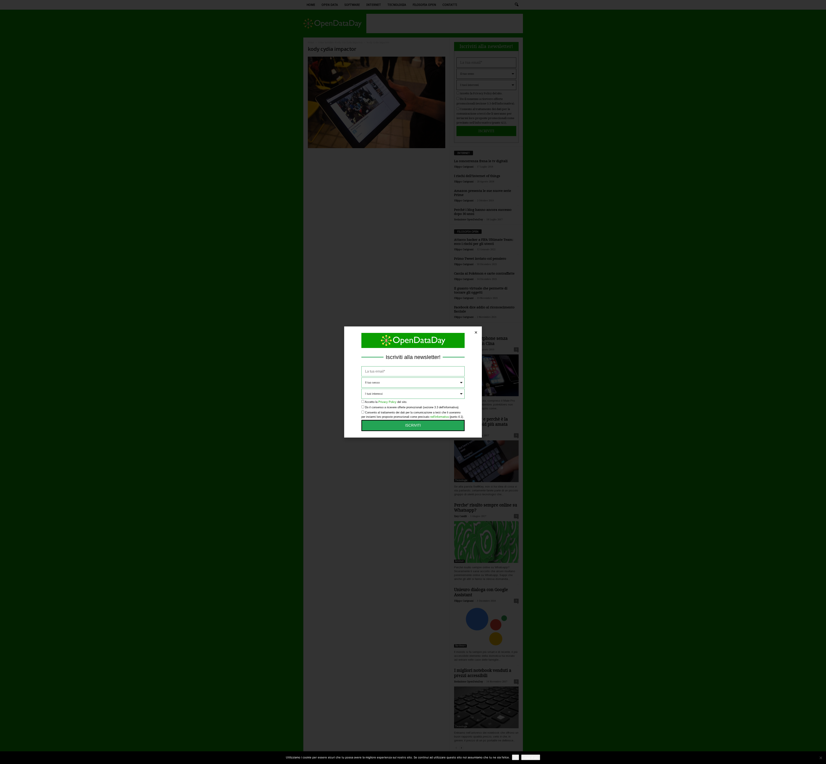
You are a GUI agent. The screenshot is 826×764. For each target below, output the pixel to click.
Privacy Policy (387, 402)
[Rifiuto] (820, 758)
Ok (515, 757)
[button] (476, 332)
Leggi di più (530, 757)
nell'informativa (439, 416)
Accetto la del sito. (386, 402)
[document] (413, 382)
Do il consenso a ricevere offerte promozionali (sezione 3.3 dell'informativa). (412, 407)
